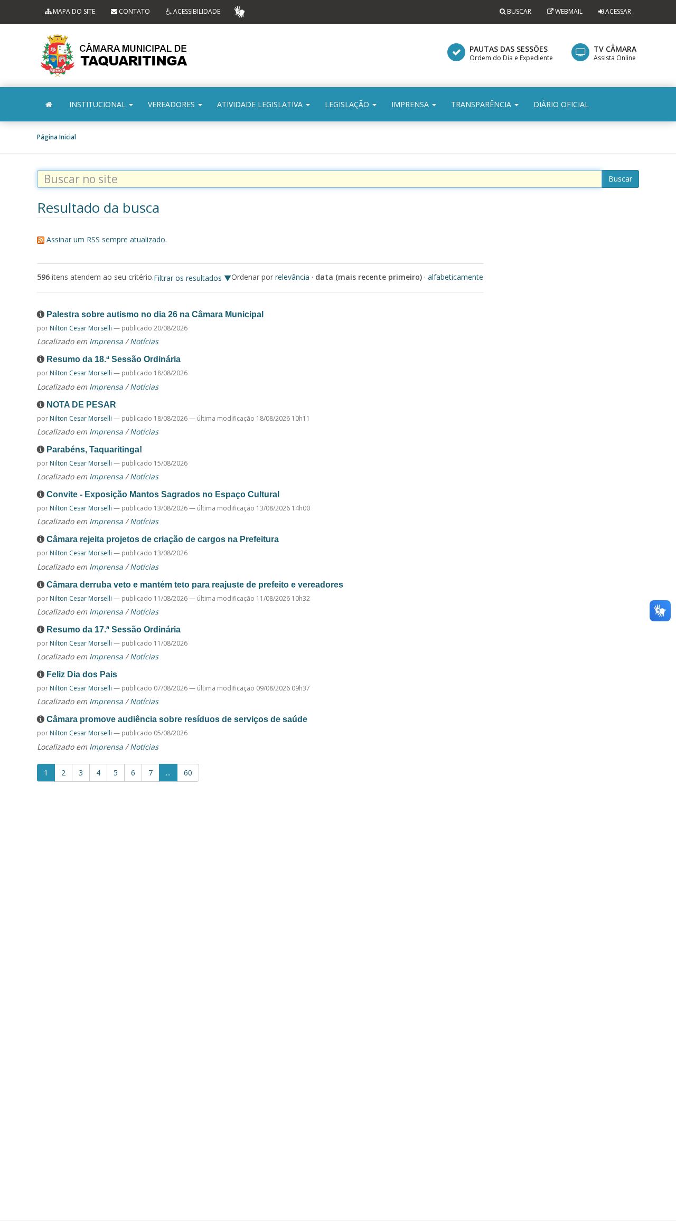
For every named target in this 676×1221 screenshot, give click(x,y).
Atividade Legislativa (261, 104)
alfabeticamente (455, 277)
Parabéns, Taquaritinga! (94, 449)
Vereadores (172, 104)
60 (188, 773)
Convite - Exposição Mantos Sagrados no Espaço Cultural (162, 494)
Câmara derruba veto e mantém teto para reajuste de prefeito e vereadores (194, 584)
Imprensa (411, 104)
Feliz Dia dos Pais (81, 674)
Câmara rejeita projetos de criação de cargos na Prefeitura (162, 539)
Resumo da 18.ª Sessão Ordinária (113, 359)
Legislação (348, 104)
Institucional (98, 104)
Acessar (618, 11)
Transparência (482, 104)
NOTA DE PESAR (81, 404)
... (168, 773)
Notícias (144, 341)
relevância (292, 277)
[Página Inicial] (48, 104)
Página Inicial (56, 136)
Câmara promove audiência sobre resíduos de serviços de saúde (176, 719)
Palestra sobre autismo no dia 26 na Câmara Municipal (155, 314)
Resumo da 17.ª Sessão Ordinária (113, 629)
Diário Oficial (561, 104)
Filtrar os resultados (188, 278)
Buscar (518, 11)
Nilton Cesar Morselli (81, 328)
